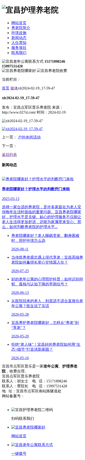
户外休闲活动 (29, 137)
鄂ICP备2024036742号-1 (44, 396)
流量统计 (9, 401)
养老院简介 (20, 28)
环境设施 (18, 33)
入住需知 (18, 43)
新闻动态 (18, 38)
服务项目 (18, 48)
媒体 (14, 88)
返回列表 (9, 155)
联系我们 (18, 53)
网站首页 (18, 23)
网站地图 (72, 396)
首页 (5, 88)
